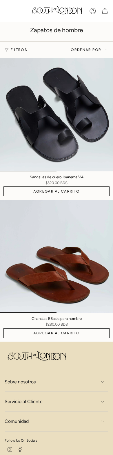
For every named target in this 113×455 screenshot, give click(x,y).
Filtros (19, 49)
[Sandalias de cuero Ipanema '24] (56, 114)
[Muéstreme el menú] (7, 11)
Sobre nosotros (20, 382)
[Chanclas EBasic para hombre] (56, 256)
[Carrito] (105, 11)
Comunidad (17, 421)
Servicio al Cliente (24, 401)
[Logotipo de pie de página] (36, 356)
